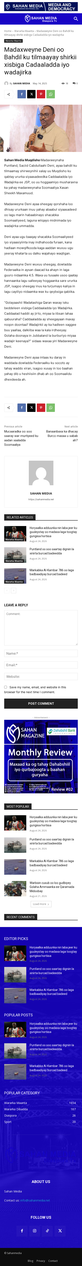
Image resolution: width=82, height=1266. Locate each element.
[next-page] (13, 590)
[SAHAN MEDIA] (7, 83)
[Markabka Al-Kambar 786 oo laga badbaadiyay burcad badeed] (15, 576)
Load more (39, 904)
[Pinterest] (41, 94)
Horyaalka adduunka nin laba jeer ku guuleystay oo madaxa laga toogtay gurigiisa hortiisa (53, 532)
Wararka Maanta (24, 31)
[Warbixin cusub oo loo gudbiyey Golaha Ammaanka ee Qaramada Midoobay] (15, 889)
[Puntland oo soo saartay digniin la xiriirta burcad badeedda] (15, 555)
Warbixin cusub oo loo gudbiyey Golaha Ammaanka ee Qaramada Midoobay (52, 887)
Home (8, 31)
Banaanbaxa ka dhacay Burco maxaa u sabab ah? (62, 436)
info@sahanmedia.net (35, 1200)
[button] (76, 19)
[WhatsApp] (50, 94)
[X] (31, 94)
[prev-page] (6, 590)
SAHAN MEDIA (21, 83)
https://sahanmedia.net (41, 499)
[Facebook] (21, 94)
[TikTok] (47, 1231)
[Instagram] (34, 1231)
